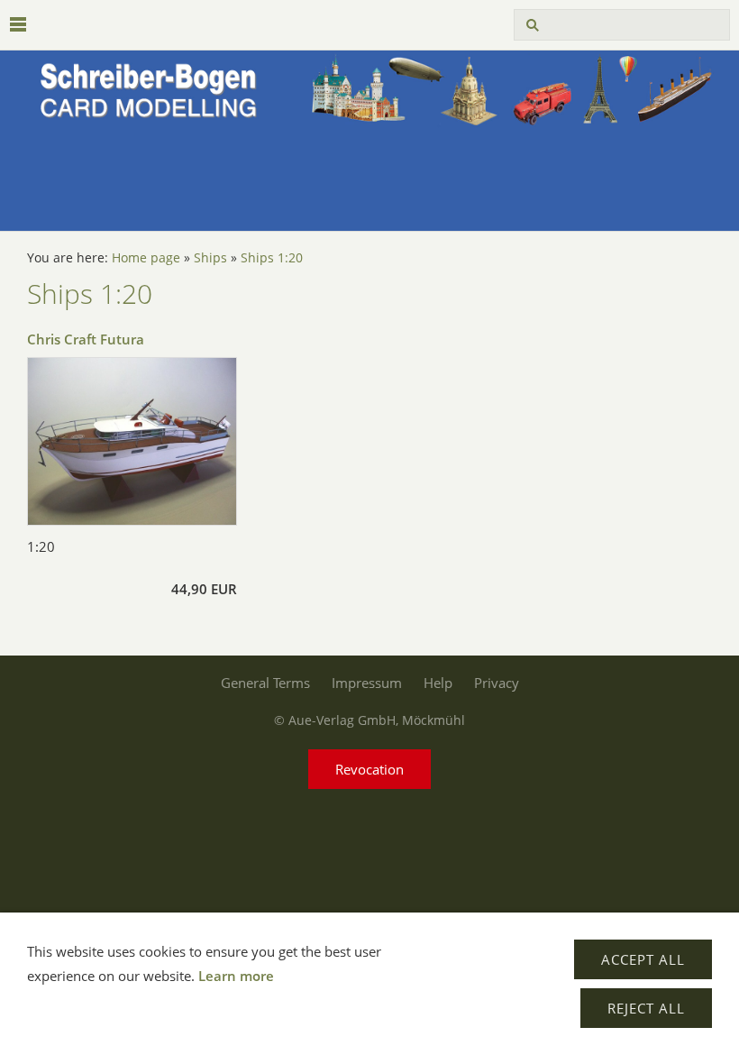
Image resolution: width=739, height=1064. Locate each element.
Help (438, 683)
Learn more (236, 976)
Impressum (367, 683)
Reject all (646, 1008)
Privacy (496, 683)
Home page (146, 258)
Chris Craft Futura (85, 339)
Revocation (369, 769)
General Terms (265, 683)
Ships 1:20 (272, 258)
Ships (210, 258)
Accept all (643, 959)
